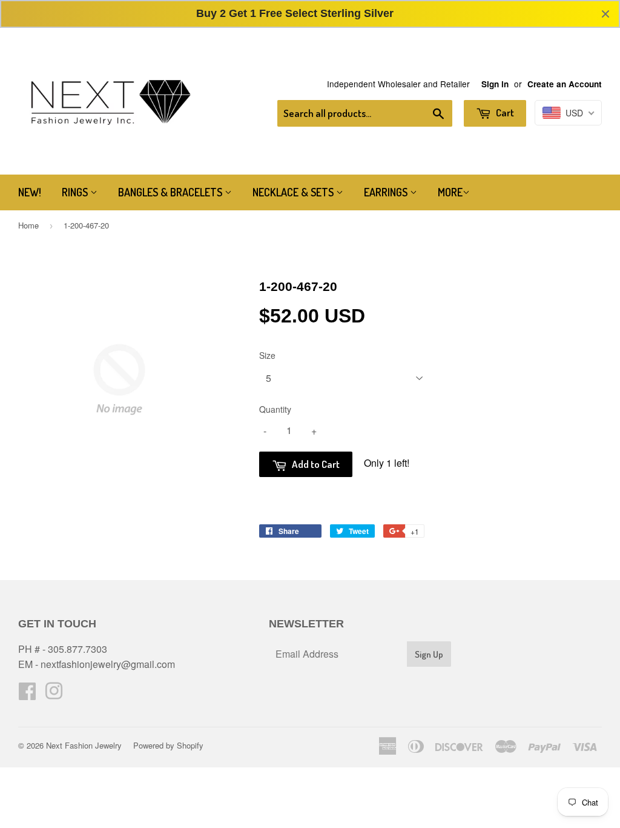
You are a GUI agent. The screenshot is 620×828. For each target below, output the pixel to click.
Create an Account (564, 84)
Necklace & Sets (294, 192)
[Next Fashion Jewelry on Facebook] (27, 694)
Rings (76, 192)
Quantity (275, 409)
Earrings (387, 192)
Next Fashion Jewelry (84, 745)
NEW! (29, 192)
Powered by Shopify (168, 745)
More (450, 192)
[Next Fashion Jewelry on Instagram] (54, 694)
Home (28, 225)
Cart (504, 112)
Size (267, 355)
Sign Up (429, 654)
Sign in (495, 84)
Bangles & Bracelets (171, 192)
